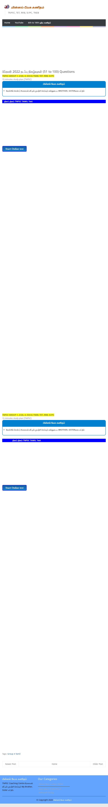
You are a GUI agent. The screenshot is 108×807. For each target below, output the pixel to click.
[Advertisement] (54, 47)
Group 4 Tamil (14, 753)
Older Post (98, 764)
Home (7, 22)
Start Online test (14, 148)
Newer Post (10, 764)
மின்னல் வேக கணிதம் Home (51, 784)
